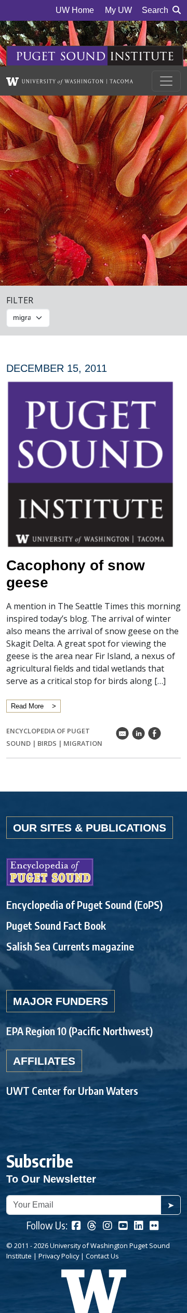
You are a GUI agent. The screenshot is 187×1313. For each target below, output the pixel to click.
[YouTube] (123, 1226)
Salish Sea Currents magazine (70, 946)
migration (82, 743)
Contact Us (102, 1256)
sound (82, 55)
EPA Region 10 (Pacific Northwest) (79, 1030)
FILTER (19, 300)
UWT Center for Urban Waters (72, 1090)
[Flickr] (154, 1226)
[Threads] (92, 1226)
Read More (27, 706)
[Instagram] (107, 1226)
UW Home (75, 10)
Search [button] (155, 10)
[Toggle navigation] (166, 81)
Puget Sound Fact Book (56, 925)
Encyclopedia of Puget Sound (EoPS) (84, 904)
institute (142, 55)
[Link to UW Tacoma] (69, 81)
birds (47, 743)
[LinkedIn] (138, 1226)
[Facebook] (76, 1226)
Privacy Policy (58, 1256)
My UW (118, 10)
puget (36, 55)
